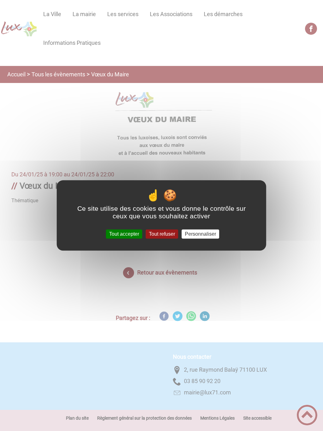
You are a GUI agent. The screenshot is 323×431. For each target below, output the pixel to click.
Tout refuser (162, 234)
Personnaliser (200, 234)
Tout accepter (124, 234)
